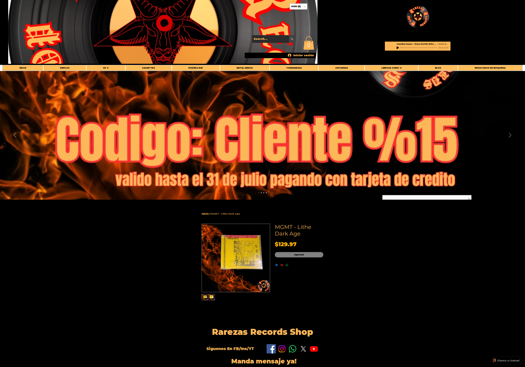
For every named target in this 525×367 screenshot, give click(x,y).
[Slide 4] (258, 192)
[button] (308, 43)
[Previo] (15, 135)
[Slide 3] (263, 192)
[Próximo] (510, 135)
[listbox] (298, 6)
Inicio (205, 214)
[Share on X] (292, 265)
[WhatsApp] (292, 348)
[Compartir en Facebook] (276, 265)
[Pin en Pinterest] (281, 265)
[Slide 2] (261, 192)
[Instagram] (282, 348)
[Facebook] (271, 348)
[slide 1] (266, 192)
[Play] (398, 47)
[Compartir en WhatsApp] (287, 265)
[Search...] (292, 39)
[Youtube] (314, 348)
